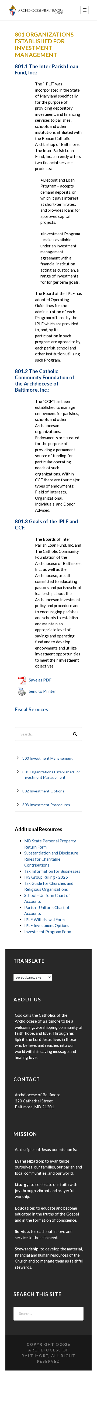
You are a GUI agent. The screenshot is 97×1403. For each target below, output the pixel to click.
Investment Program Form (47, 931)
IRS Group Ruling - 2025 (46, 877)
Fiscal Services (31, 709)
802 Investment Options (43, 791)
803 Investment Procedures (46, 804)
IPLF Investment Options (46, 925)
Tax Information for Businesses (52, 871)
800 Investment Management (47, 758)
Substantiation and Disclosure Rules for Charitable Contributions (51, 858)
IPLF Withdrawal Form (44, 919)
